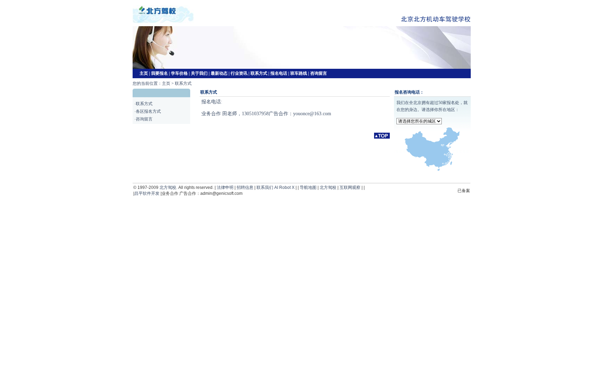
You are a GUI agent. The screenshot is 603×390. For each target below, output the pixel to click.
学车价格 (179, 73)
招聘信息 (245, 187)
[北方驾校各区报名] (432, 169)
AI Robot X (284, 187)
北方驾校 (167, 187)
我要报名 (159, 73)
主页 (144, 73)
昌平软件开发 (146, 193)
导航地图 (308, 187)
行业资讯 (239, 73)
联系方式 (259, 73)
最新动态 (219, 73)
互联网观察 (350, 187)
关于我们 (199, 73)
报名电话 (278, 73)
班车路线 (298, 73)
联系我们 (264, 187)
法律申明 (225, 187)
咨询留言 (318, 73)
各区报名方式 (148, 111)
